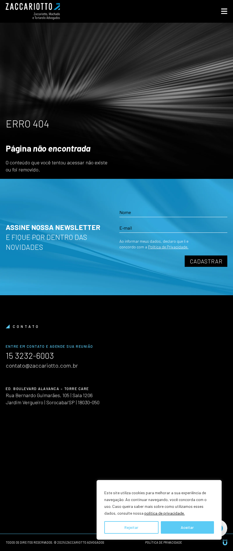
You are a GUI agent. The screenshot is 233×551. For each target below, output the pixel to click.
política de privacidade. (164, 513)
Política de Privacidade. (168, 246)
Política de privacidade (163, 542)
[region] (159, 510)
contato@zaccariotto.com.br (42, 365)
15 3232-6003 (30, 355)
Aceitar (187, 527)
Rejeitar (131, 527)
